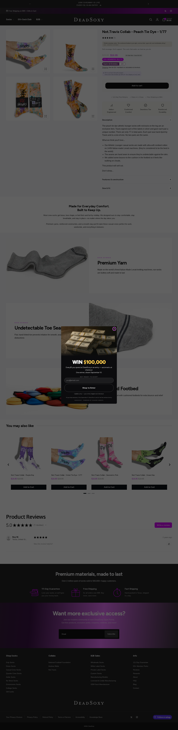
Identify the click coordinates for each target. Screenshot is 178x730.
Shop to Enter (89, 388)
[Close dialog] (114, 328)
